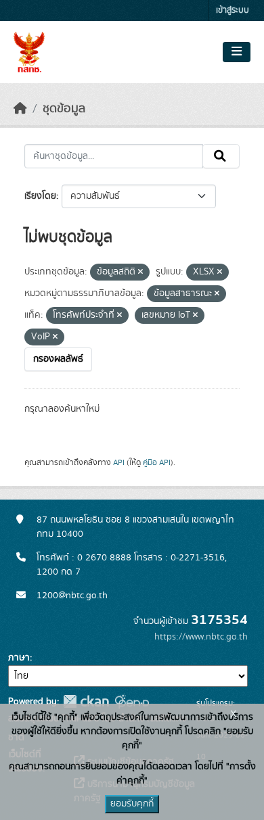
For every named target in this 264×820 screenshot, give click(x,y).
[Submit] (221, 156)
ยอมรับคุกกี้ (132, 804)
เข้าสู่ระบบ (232, 10)
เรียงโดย (40, 196)
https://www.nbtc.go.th (201, 637)
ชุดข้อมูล (64, 109)
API (119, 462)
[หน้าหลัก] (20, 109)
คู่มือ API (157, 462)
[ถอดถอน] (140, 272)
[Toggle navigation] (236, 52)
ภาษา (19, 658)
